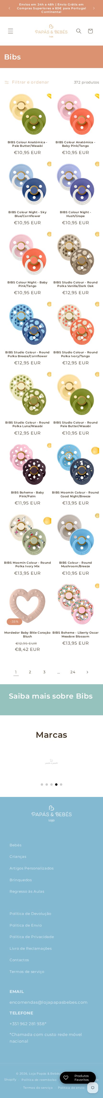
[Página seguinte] (87, 672)
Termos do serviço (38, 1087)
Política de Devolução (30, 913)
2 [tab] (47, 784)
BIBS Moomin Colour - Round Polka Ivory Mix (27, 564)
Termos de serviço (27, 971)
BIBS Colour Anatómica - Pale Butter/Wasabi (27, 144)
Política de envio (71, 1087)
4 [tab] (56, 784)
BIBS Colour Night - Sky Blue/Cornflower (27, 214)
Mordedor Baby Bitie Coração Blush (27, 634)
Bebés (15, 845)
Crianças (18, 856)
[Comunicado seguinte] (94, 8)
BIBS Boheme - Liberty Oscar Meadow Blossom (75, 634)
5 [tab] (61, 784)
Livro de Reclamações (31, 948)
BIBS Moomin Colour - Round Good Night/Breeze (75, 494)
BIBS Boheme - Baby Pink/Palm (27, 494)
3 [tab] (51, 784)
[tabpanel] (51, 762)
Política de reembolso (39, 1080)
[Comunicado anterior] (9, 8)
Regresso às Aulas (27, 891)
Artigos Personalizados (32, 868)
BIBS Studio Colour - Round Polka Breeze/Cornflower (27, 354)
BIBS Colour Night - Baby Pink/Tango (27, 284)
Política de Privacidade (32, 936)
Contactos (19, 960)
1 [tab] (42, 784)
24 (72, 672)
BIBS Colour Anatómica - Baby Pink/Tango (75, 144)
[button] (10, 31)
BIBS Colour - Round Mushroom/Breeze (75, 564)
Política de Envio (26, 925)
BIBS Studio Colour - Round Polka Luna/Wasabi (27, 424)
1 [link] (16, 672)
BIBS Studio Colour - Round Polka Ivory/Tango (75, 354)
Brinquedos (21, 880)
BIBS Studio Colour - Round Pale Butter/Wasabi (75, 424)
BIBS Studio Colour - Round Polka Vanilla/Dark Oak (75, 284)
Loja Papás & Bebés (44, 1073)
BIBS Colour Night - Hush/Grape (75, 214)
